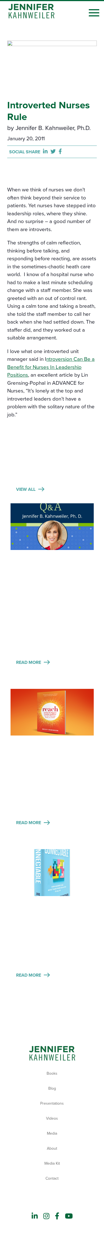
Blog (52, 1089)
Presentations (52, 1104)
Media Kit (52, 1164)
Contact (52, 1179)
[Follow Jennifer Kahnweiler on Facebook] (57, 1216)
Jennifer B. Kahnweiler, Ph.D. (53, 128)
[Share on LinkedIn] (46, 152)
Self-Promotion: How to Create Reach (51, 746)
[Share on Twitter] (54, 152)
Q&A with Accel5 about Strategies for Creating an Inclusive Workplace (51, 566)
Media (52, 1134)
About (52, 1149)
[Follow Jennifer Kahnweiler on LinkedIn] (34, 1216)
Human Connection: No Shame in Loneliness (51, 907)
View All (25, 489)
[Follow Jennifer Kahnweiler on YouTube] (68, 1216)
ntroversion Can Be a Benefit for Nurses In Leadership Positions (51, 367)
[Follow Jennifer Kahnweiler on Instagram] (46, 1216)
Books (52, 1074)
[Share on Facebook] (60, 152)
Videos (52, 1119)
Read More (28, 662)
